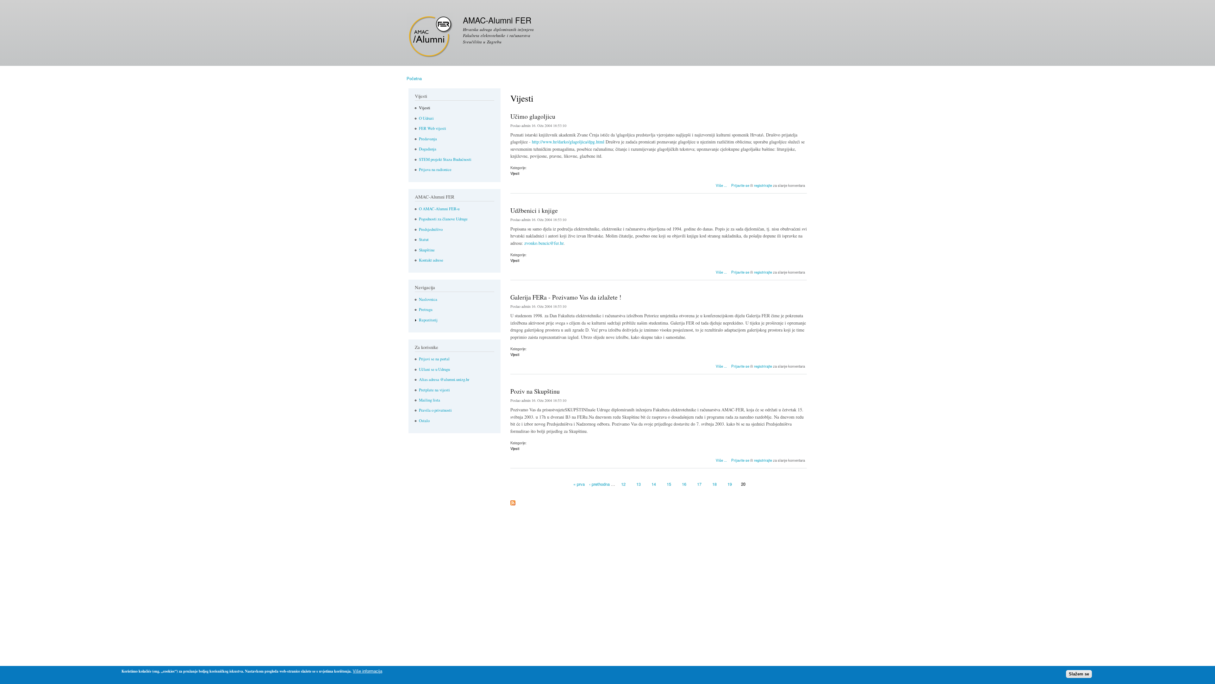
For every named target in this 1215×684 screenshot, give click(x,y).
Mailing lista (429, 400)
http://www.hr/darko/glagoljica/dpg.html (568, 142)
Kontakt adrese (431, 260)
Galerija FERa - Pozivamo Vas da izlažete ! (565, 297)
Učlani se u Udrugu (434, 369)
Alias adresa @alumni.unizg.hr (444, 379)
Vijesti (514, 173)
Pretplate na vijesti (434, 390)
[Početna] (430, 37)
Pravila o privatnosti (435, 410)
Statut (424, 239)
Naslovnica (428, 299)
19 (729, 484)
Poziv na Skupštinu (535, 391)
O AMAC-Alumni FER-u (439, 209)
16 (684, 484)
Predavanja (428, 139)
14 (653, 484)
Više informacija (367, 671)
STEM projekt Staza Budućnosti (445, 159)
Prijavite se (740, 185)
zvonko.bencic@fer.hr (544, 243)
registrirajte (763, 185)
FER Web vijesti (432, 128)
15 (669, 484)
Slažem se (1079, 674)
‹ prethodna (599, 484)
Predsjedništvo (431, 229)
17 (699, 484)
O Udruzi (426, 118)
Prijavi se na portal (434, 359)
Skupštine (427, 250)
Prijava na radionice (435, 169)
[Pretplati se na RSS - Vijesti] (512, 501)
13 (638, 484)
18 (714, 484)
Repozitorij (428, 320)
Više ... (721, 185)
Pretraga (426, 309)
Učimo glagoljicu (532, 116)
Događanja (427, 149)
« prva (579, 484)
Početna (414, 78)
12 (623, 484)
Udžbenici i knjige (534, 210)
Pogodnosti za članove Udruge (443, 219)
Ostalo (424, 420)
